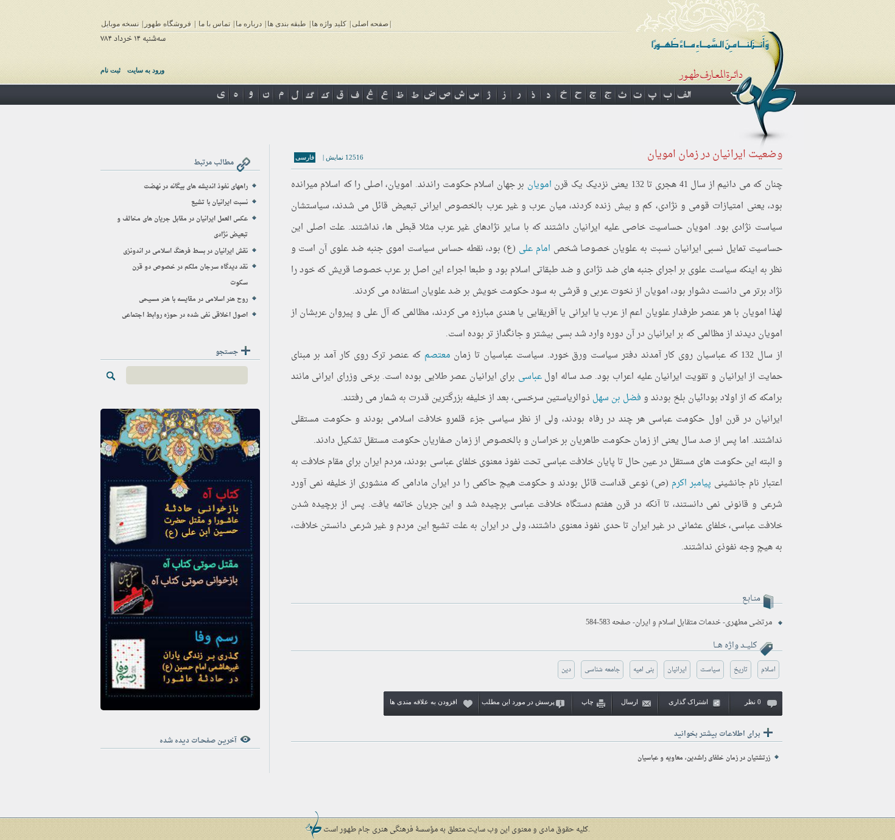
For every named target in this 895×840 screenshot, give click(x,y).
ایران (433, 206)
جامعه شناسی (602, 670)
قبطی (406, 227)
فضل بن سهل (616, 398)
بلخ (679, 398)
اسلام (520, 270)
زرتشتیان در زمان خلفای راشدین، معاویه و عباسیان (703, 758)
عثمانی (690, 526)
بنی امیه (643, 670)
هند (508, 313)
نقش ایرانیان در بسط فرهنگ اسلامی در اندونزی (185, 251)
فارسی (304, 157)
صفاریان (437, 440)
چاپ (587, 701)
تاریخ (741, 670)
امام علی (534, 249)
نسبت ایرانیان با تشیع (219, 202)
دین (566, 670)
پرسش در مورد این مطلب (518, 701)
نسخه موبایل (120, 23)
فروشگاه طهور (167, 23)
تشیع (440, 526)
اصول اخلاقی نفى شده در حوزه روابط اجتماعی (185, 315)
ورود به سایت (145, 70)
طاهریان (585, 440)
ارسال (629, 701)
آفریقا (547, 313)
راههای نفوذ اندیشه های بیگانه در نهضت (196, 186)
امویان (539, 185)
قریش (339, 270)
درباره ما (249, 23)
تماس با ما (214, 23)
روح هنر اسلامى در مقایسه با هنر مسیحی (193, 299)
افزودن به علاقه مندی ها (423, 701)
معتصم (437, 355)
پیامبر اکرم (691, 483)
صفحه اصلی (370, 23)
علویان (624, 249)
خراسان (544, 440)
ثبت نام (110, 70)
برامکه (770, 398)
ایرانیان (677, 670)
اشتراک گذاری (688, 701)
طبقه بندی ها (286, 23)
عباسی (530, 377)
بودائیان (703, 398)
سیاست (710, 670)
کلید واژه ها (329, 23)
